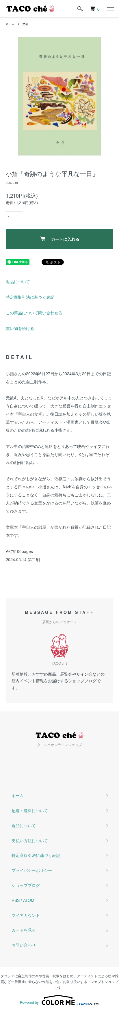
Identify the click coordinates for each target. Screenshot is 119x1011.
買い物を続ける (20, 328)
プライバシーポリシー (32, 870)
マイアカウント (26, 915)
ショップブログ (26, 885)
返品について (18, 281)
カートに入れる (65, 239)
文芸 (25, 24)
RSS (16, 900)
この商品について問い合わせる (34, 312)
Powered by (29, 1002)
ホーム (10, 24)
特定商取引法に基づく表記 (30, 297)
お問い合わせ (24, 945)
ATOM (28, 900)
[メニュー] (110, 8)
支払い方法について (30, 840)
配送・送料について (30, 810)
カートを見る (24, 930)
